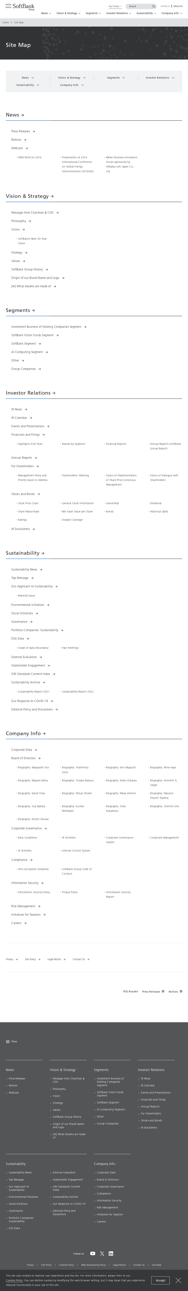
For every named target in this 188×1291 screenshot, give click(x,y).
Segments (101, 1070)
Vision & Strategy (63, 1070)
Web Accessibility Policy (93, 1265)
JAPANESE (165, 6)
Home (6, 22)
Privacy (30, 1265)
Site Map (156, 1265)
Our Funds (114, 6)
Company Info (104, 1164)
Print (14, 1041)
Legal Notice (119, 1265)
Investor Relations (151, 1070)
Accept (160, 1280)
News (10, 1070)
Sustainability (16, 1164)
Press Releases (151, 991)
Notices (173, 991)
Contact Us (139, 1265)
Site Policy (46, 1265)
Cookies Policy (66, 1265)
